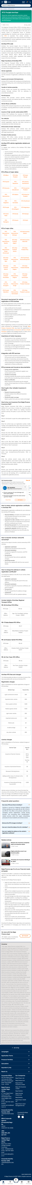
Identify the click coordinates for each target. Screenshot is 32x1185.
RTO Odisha (15, 194)
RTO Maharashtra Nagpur (14, 267)
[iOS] (22, 1117)
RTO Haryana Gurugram (5, 283)
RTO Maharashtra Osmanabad (14, 292)
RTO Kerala (15, 214)
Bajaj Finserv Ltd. (20, 1078)
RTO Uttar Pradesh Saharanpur (25, 275)
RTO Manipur (25, 214)
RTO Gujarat (6, 181)
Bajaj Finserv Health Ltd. (21, 1100)
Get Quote (20, 499)
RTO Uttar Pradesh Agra (5, 259)
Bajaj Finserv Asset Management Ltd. (21, 1104)
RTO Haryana (5, 188)
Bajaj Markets (19, 1091)
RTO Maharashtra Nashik (5, 241)
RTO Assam (15, 220)
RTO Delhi (25, 220)
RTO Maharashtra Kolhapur (14, 233)
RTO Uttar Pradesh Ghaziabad (6, 275)
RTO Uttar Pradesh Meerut (5, 267)
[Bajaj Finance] (7, 2)
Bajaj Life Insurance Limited (21, 1087)
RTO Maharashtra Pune (5, 233)
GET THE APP (25, 935)
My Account (28, 1183)
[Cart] (30, 2)
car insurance (17, 330)
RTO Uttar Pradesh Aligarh (14, 241)
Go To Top (16, 1047)
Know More (8, 499)
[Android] (19, 1117)
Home (3, 1183)
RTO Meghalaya (25, 207)
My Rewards (10, 1183)
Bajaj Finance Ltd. (20, 1080)
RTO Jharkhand (25, 201)
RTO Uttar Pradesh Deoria (14, 249)
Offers (22, 1183)
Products (16, 1181)
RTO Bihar (6, 175)
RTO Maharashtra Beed (14, 259)
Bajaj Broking (19, 1097)
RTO (5, 36)
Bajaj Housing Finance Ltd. (19, 1094)
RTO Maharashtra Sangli (14, 283)
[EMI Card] (23, 2)
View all (28, 480)
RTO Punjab (6, 207)
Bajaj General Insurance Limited (20, 1083)
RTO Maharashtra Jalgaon (14, 275)
